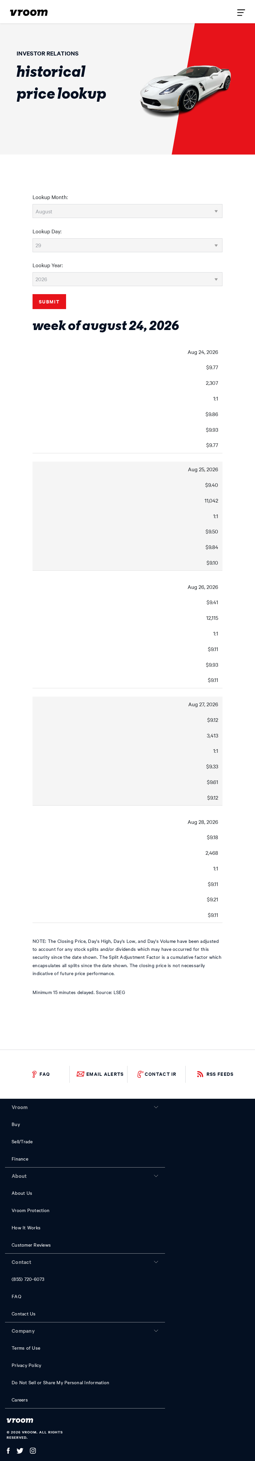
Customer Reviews (31, 1244)
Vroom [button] (20, 1106)
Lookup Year (47, 265)
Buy (16, 1124)
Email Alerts (105, 1073)
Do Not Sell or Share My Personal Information (60, 1382)
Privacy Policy (27, 1365)
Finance (20, 1158)
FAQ (45, 1073)
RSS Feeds (220, 1073)
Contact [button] (21, 1261)
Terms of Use (26, 1347)
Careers (20, 1399)
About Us (22, 1192)
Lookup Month (50, 196)
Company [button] (23, 1330)
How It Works (26, 1227)
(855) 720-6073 (28, 1279)
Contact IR (161, 1073)
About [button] (19, 1175)
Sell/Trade (22, 1141)
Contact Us (24, 1313)
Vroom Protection (30, 1210)
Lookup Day (46, 231)
